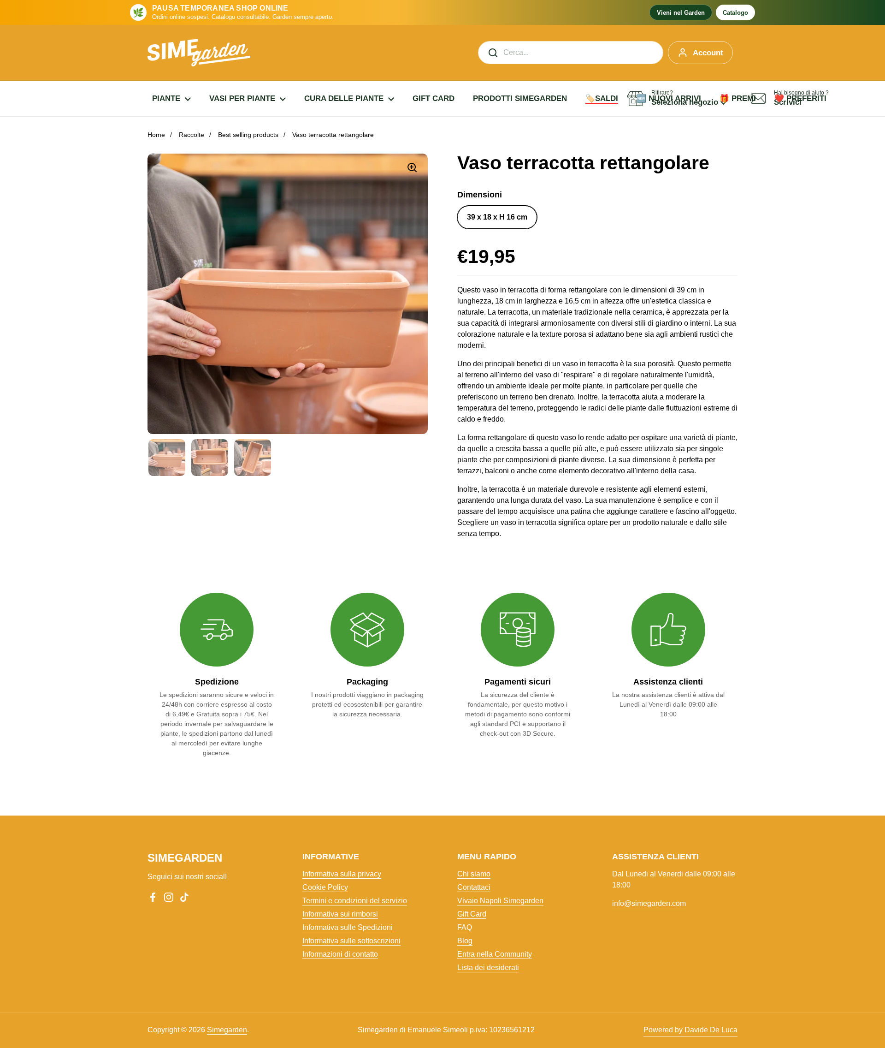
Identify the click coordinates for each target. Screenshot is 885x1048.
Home (156, 134)
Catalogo (735, 12)
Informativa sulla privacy (341, 874)
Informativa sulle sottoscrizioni (351, 941)
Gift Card (471, 914)
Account (708, 52)
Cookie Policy (325, 887)
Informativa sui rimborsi (340, 914)
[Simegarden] (199, 52)
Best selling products (248, 134)
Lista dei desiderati (488, 967)
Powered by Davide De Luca (690, 1030)
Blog (464, 941)
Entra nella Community (494, 954)
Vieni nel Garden (681, 12)
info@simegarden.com (649, 903)
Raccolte (191, 134)
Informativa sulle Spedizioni (347, 927)
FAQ (464, 927)
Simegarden (227, 1030)
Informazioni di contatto (340, 954)
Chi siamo (473, 874)
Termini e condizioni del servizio (354, 901)
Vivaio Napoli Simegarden (500, 901)
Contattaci (473, 887)
